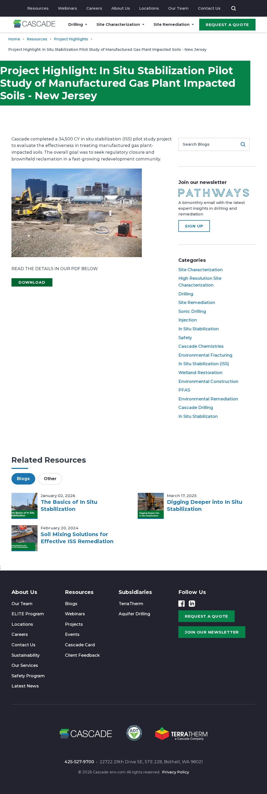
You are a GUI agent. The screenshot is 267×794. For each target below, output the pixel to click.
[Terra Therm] (181, 734)
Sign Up (194, 226)
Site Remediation (172, 24)
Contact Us (209, 8)
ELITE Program (27, 613)
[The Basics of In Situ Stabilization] (24, 506)
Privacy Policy (175, 772)
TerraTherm (131, 603)
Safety (185, 337)
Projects (74, 624)
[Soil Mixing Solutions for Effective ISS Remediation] (24, 538)
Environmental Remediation (208, 398)
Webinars (67, 8)
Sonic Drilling (192, 311)
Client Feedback (82, 655)
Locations (149, 8)
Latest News (25, 686)
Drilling (75, 24)
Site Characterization (118, 24)
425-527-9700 (79, 761)
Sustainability (25, 655)
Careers (94, 8)
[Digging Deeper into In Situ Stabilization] (151, 506)
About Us (120, 8)
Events (72, 634)
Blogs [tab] (23, 478)
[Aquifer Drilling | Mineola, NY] (133, 734)
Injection (187, 320)
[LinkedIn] (192, 603)
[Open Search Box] (233, 8)
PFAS (184, 390)
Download (32, 282)
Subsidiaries (135, 592)
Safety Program (28, 675)
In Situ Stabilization (198, 328)
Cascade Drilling (195, 407)
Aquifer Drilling (134, 613)
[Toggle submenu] (86, 24)
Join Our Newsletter (212, 632)
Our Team (178, 8)
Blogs (71, 603)
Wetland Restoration (200, 372)
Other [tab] (50, 478)
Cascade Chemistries (201, 346)
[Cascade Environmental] (34, 25)
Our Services (24, 665)
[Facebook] (181, 603)
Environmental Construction (208, 381)
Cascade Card (80, 644)
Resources (37, 8)
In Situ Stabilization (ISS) (203, 363)
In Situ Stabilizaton (198, 416)
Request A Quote (227, 24)
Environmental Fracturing (205, 355)
